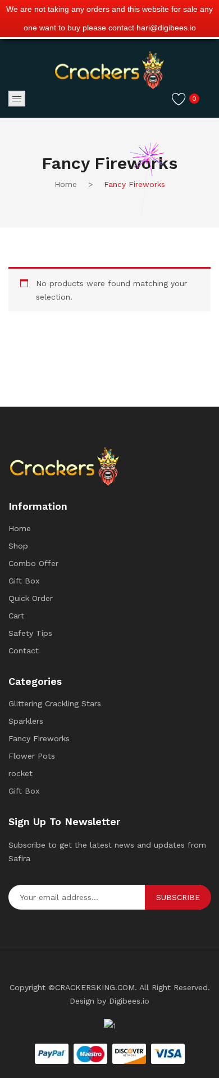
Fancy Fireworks (39, 738)
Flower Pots (31, 755)
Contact (23, 650)
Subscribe (178, 897)
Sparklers (25, 720)
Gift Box (23, 580)
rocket (20, 773)
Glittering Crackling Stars (54, 703)
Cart (16, 615)
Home (19, 528)
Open (16, 98)
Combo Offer (33, 563)
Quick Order (30, 598)
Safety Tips (30, 633)
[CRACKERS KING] (109, 69)
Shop (18, 545)
